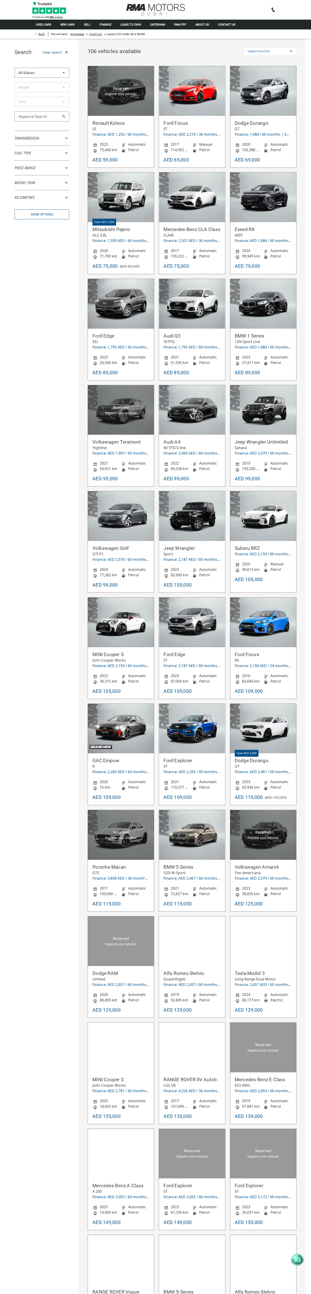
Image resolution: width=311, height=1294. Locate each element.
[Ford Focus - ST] (192, 91)
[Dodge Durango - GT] (263, 91)
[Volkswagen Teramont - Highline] (121, 410)
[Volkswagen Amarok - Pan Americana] (263, 835)
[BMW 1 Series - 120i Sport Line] (263, 304)
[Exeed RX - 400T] (263, 197)
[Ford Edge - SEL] (121, 304)
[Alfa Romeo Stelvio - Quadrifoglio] (192, 941)
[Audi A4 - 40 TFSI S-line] (192, 410)
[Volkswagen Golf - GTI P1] (121, 516)
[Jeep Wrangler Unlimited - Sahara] (263, 410)
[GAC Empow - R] (121, 729)
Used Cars (95, 34)
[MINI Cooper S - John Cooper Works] (121, 622)
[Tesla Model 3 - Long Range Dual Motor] (263, 941)
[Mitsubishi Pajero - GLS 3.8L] (121, 197)
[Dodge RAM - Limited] (121, 941)
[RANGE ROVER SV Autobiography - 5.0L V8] (192, 1047)
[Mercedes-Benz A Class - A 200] (121, 1154)
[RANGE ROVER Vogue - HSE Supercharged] (121, 1260)
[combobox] (42, 73)
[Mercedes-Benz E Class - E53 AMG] (263, 1047)
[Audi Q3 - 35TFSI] (192, 304)
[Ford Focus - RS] (263, 622)
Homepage (77, 34)
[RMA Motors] (155, 10)
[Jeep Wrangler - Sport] (192, 516)
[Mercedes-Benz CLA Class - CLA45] (192, 197)
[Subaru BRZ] (263, 516)
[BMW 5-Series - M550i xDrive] (192, 1260)
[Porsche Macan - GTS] (121, 835)
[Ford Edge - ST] (192, 622)
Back (41, 34)
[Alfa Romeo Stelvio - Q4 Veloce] (263, 1260)
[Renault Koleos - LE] (121, 91)
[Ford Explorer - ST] (192, 729)
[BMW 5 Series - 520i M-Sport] (192, 835)
